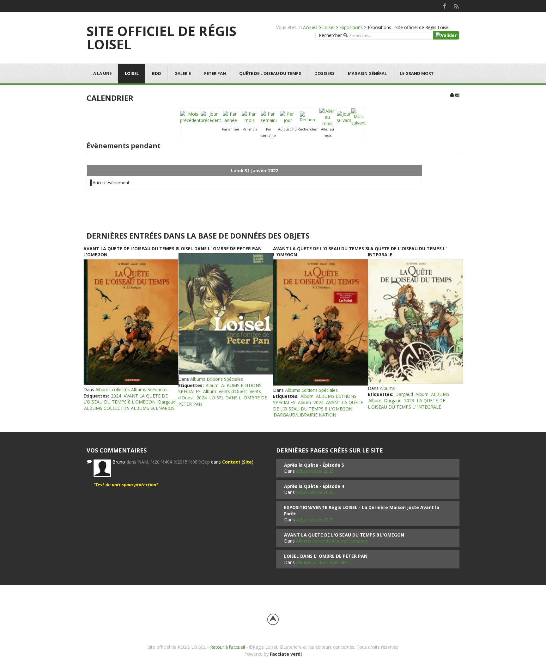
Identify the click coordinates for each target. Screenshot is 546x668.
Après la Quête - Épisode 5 (314, 465)
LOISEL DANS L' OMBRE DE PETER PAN (220, 249)
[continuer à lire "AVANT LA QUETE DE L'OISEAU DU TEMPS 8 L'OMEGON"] (130, 322)
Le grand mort (417, 73)
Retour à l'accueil (227, 647)
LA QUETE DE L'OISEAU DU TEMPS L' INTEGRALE (406, 404)
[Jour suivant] (344, 117)
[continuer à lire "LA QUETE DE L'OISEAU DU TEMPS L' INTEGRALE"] (415, 321)
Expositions (351, 27)
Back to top (273, 619)
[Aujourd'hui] (288, 117)
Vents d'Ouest (233, 391)
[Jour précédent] (211, 117)
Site (247, 462)
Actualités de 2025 (315, 471)
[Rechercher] (308, 117)
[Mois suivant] (358, 117)
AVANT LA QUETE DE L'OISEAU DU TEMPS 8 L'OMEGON (125, 399)
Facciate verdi (286, 654)
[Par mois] (250, 117)
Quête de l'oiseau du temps (270, 73)
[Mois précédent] (190, 117)
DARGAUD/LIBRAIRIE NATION (305, 415)
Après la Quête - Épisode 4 (314, 486)
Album (212, 385)
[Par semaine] (268, 117)
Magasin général (367, 73)
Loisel (328, 27)
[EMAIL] (457, 96)
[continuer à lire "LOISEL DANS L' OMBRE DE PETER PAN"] (225, 314)
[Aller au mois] (327, 117)
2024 (116, 396)
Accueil (310, 27)
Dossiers (324, 73)
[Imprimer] (452, 96)
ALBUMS (440, 394)
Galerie (182, 73)
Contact (231, 462)
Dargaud (167, 402)
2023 (409, 401)
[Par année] (231, 117)
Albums (387, 388)
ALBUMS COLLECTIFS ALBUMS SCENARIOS (129, 408)
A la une (102, 73)
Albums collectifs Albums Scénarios (131, 389)
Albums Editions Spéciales (216, 379)
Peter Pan (215, 73)
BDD (156, 73)
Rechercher (330, 35)
